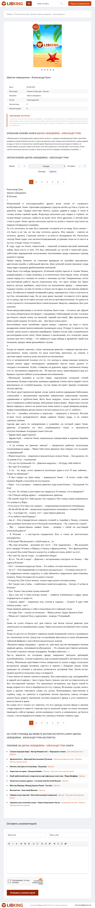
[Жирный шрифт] (9, 844)
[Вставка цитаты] (54, 844)
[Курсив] (13, 844)
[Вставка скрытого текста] (65, 844)
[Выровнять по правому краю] (29, 844)
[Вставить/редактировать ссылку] (46, 844)
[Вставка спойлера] (62, 844)
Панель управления (80, 3)
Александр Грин (33, 100)
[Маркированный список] (34, 844)
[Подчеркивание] (16, 844)
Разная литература (22, 14)
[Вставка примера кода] (58, 844)
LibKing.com (41, 905)
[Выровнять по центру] (25, 844)
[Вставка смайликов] (42, 844)
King (15, 3)
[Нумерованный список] (37, 844)
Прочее (33, 14)
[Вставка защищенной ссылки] (49, 844)
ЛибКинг (10, 14)
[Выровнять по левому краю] (21, 844)
